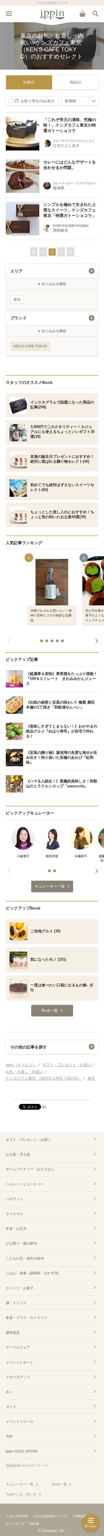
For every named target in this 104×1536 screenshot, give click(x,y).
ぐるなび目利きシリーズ (49, 1516)
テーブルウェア (18, 1347)
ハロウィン (14, 1199)
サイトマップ (15, 1523)
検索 (95, 13)
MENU (8, 13)
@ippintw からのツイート (27, 1465)
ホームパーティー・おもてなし (30, 1169)
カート (82, 13)
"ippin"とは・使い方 (21, 1494)
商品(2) (75, 82)
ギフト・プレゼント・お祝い (28, 1140)
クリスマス (14, 1214)
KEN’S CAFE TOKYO (30, 346)
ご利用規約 (80, 1516)
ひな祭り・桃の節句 (21, 1243)
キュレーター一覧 (20, 1484)
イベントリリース (20, 1422)
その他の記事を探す (28, 1047)
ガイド (11, 1407)
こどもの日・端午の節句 (25, 1258)
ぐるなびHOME (17, 1516)
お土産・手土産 (18, 1154)
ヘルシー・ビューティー (25, 1184)
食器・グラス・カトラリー (26, 1318)
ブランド (18, 318)
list (44, 1106)
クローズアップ (18, 1377)
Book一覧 (59, 1484)
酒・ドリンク (16, 1303)
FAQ (32, 1523)
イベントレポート (20, 1362)
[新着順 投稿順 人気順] (80, 101)
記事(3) (29, 82)
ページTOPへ (52, 1093)
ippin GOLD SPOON (22, 1451)
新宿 (17, 299)
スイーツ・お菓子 (20, 1288)
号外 (9, 1436)
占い (9, 1392)
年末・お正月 (16, 1229)
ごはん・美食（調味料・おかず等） (33, 1273)
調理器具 (13, 1333)
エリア (16, 271)
